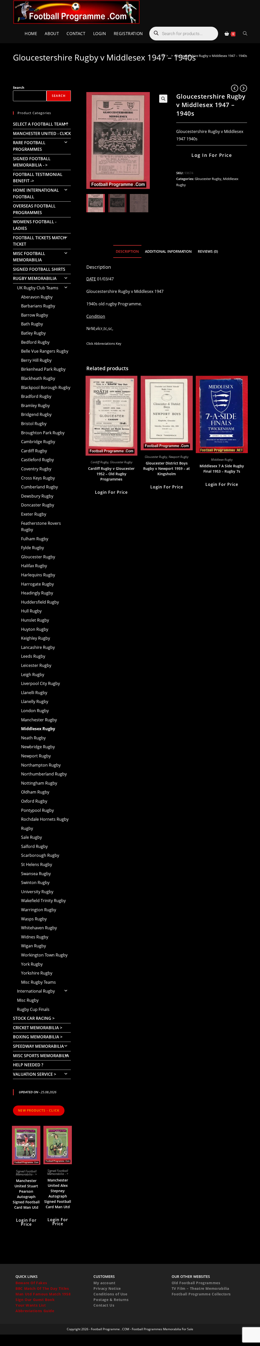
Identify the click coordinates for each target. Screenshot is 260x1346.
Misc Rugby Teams (38, 982)
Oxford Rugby (34, 801)
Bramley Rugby (35, 405)
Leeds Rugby (33, 656)
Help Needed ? (28, 1065)
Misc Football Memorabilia (29, 257)
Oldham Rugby (35, 792)
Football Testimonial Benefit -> (37, 178)
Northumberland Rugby (44, 774)
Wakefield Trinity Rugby (43, 900)
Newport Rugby (178, 457)
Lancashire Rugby (38, 647)
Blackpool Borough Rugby (45, 387)
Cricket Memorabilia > (37, 1027)
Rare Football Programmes (29, 146)
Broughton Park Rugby (42, 433)
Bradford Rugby (36, 396)
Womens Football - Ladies (34, 225)
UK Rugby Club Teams (37, 288)
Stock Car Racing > (34, 1018)
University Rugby (37, 891)
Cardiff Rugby (99, 462)
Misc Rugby (28, 1000)
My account (104, 1282)
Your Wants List (30, 1305)
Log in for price (211, 155)
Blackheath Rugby (38, 378)
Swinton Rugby (35, 882)
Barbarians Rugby (38, 306)
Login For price (111, 492)
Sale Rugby (31, 837)
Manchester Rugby (39, 720)
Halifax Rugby (34, 566)
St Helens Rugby (36, 864)
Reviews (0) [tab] (208, 251)
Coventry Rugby (36, 469)
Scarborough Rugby (40, 855)
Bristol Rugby (33, 423)
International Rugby (36, 991)
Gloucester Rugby (208, 178)
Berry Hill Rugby (36, 360)
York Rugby (32, 964)
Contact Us (103, 1305)
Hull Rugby (31, 611)
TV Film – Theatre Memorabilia (200, 1288)
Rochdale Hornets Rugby (45, 819)
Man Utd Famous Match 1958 (43, 1294)
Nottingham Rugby (39, 783)
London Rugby (35, 710)
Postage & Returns (110, 1299)
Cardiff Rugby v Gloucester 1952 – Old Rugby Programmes (111, 474)
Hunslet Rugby (35, 620)
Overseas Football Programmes (34, 209)
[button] (163, 99)
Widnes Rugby (34, 937)
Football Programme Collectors (201, 1294)
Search (18, 87)
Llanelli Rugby (34, 692)
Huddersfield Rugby (40, 602)
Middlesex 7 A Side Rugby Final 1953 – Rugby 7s (222, 468)
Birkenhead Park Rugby (43, 369)
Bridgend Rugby (36, 414)
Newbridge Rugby (38, 747)
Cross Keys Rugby (38, 478)
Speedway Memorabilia (38, 1046)
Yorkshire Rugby (36, 973)
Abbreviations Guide (34, 1310)
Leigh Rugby (32, 674)
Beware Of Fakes (31, 1282)
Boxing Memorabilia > (37, 1037)
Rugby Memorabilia (35, 278)
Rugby (27, 828)
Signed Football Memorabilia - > (32, 162)
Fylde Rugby (32, 547)
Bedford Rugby (35, 342)
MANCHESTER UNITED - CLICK (42, 133)
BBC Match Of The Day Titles (42, 1288)
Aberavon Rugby (37, 297)
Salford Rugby (34, 846)
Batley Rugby (33, 333)
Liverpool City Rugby (40, 683)
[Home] (163, 55)
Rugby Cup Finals (33, 1009)
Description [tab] (127, 251)
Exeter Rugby (33, 514)
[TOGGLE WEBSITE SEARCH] (245, 33)
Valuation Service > (34, 1074)
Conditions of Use (110, 1294)
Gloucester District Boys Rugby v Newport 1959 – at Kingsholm (166, 468)
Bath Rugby (32, 324)
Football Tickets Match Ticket (39, 241)
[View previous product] (234, 88)
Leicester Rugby (36, 665)
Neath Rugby (33, 738)
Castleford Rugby (37, 459)
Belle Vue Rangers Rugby (44, 351)
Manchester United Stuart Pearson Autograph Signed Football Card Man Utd (26, 1194)
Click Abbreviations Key (103, 343)
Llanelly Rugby (34, 701)
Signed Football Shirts (39, 269)
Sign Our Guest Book (35, 1299)
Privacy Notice (107, 1288)
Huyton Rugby (34, 629)
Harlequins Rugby (38, 575)
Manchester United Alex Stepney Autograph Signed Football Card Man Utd (57, 1193)
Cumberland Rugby (39, 487)
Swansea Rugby (36, 873)
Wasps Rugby (34, 919)
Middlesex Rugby (222, 459)
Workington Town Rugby (44, 955)
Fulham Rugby (34, 539)
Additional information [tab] (168, 251)
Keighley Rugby (35, 638)
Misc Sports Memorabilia (41, 1055)
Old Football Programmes (196, 1282)
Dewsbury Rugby (37, 496)
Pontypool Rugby (37, 810)
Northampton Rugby (41, 765)
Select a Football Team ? (40, 124)
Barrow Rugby (34, 315)
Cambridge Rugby (38, 441)
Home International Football (36, 193)
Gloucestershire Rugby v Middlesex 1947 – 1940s (210, 55)
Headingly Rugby (37, 593)
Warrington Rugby (38, 910)
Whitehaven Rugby (39, 928)
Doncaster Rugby (37, 505)
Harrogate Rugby (37, 584)
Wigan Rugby (33, 946)
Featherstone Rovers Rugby (41, 526)
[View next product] (243, 88)
